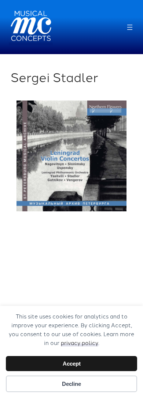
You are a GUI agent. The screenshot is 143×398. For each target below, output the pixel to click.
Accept (72, 363)
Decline (71, 384)
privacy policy (79, 342)
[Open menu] (129, 27)
